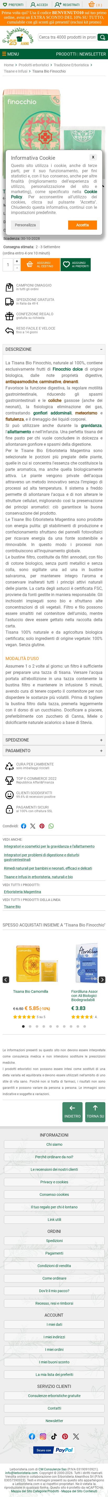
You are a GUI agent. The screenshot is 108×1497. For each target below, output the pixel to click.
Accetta (82, 225)
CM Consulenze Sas (53, 1469)
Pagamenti (54, 1253)
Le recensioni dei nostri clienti (54, 1169)
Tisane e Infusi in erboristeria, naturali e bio (38, 877)
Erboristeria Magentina (22, 892)
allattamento (19, 431)
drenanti (70, 381)
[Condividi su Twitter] (32, 825)
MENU (12, 54)
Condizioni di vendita (54, 1266)
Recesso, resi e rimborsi (54, 1303)
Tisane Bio (12, 907)
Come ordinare (54, 1278)
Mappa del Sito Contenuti (79, 1491)
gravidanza (91, 425)
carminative (50, 381)
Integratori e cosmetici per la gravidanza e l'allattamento (49, 846)
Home (9, 65)
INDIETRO (72, 1116)
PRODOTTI (66, 54)
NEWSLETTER (92, 54)
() (99, 5)
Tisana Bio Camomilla (30, 991)
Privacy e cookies (54, 1182)
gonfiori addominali (52, 413)
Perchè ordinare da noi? (54, 1157)
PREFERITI (16, 5)
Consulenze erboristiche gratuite (54, 1396)
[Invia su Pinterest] (42, 825)
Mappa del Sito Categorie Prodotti (35, 1491)
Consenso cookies (54, 1194)
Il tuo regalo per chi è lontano (54, 1207)
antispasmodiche (21, 381)
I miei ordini (54, 1349)
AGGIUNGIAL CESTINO (45, 264)
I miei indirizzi (54, 1337)
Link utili (54, 1219)
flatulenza (15, 419)
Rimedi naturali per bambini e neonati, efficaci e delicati (48, 868)
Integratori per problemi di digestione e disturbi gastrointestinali (41, 857)
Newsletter (54, 1421)
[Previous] (6, 979)
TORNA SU (95, 1116)
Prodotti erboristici (34, 65)
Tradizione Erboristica (71, 65)
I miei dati (54, 1324)
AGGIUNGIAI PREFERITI (80, 264)
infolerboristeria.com (21, 1473)
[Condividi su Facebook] (23, 825)
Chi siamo (54, 1144)
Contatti (54, 1408)
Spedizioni (54, 1241)
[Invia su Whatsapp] (51, 825)
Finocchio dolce (68, 369)
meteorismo (86, 413)
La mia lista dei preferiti (54, 1375)
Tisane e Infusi (15, 71)
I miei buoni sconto (54, 1362)
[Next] (102, 979)
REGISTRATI (71, 5)
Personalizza (25, 225)
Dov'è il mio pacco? (54, 1291)
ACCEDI (42, 5)
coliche (54, 400)
